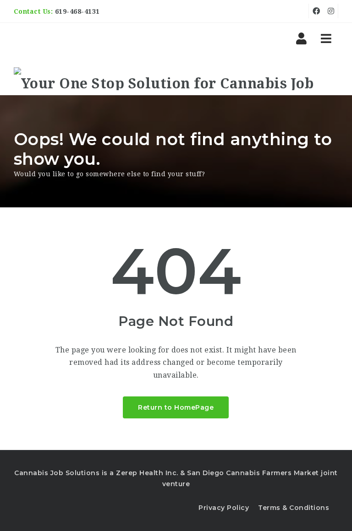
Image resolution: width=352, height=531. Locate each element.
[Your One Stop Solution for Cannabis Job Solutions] (176, 78)
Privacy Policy (223, 508)
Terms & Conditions (293, 508)
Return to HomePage (176, 407)
